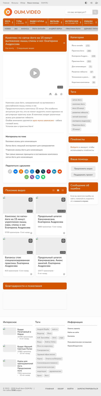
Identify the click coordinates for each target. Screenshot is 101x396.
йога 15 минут (78, 108)
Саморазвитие (43, 350)
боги (47, 375)
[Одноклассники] (21, 171)
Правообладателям (75, 346)
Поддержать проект (83, 174)
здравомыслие (55, 371)
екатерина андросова (81, 121)
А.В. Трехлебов (43, 338)
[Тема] (86, 3)
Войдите (74, 147)
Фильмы (14, 3)
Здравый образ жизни (46, 354)
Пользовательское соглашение (80, 342)
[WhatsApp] (26, 177)
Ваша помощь (33, 3)
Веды (39, 342)
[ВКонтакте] (15, 171)
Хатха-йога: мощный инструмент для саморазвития (30, 145)
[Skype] (38, 177)
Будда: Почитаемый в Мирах (24, 331)
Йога (49, 333)
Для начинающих (79, 66)
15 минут (76, 129)
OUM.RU (44, 3)
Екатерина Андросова (81, 56)
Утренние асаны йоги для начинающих (24, 149)
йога (54, 338)
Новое (8, 29)
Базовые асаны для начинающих (21, 141)
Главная (6, 3)
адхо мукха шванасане (43, 120)
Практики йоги (73, 29)
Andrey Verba (50, 342)
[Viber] (32, 177)
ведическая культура (45, 367)
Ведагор (40, 333)
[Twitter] (38, 171)
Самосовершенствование (47, 363)
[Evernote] (43, 177)
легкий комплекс (79, 117)
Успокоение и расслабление (81, 77)
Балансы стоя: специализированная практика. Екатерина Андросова (17, 262)
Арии (39, 375)
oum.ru (54, 329)
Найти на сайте (73, 332)
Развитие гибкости (79, 72)
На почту (9, 48)
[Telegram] (26, 171)
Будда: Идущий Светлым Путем (24, 347)
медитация (41, 371)
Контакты (71, 336)
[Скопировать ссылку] (10, 171)
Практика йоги (78, 125)
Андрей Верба (55, 29)
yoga (61, 338)
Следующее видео (25, 48)
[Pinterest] (49, 171)
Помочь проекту (74, 328)
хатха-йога (77, 100)
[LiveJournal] (43, 171)
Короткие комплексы (80, 82)
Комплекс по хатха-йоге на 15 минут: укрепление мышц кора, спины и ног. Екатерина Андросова (17, 222)
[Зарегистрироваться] (96, 3)
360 (15, 29)
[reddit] (60, 171)
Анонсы (25, 29)
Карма (39, 359)
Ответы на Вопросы (53, 359)
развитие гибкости (80, 112)
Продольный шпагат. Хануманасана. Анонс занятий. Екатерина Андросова (50, 262)
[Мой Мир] (32, 171)
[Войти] (91, 3)
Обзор (22, 3)
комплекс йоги (78, 104)
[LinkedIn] (54, 171)
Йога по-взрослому (45, 346)
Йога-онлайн (77, 45)
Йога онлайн (38, 29)
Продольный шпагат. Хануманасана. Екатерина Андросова (50, 219)
